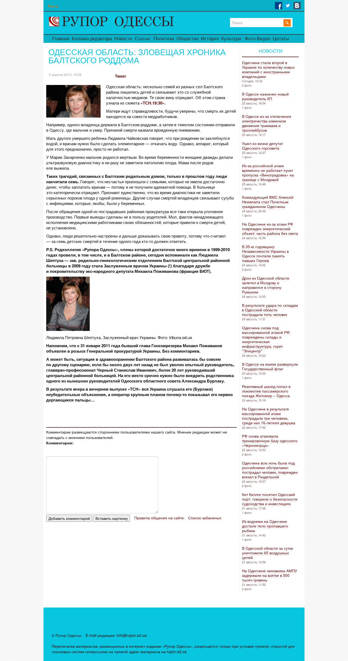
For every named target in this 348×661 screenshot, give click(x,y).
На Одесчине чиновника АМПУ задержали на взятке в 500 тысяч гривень (269, 575)
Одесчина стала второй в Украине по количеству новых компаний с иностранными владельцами (268, 69)
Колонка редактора (92, 38)
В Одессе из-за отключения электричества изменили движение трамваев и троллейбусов (266, 123)
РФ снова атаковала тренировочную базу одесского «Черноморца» (269, 440)
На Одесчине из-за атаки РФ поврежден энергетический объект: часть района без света (270, 228)
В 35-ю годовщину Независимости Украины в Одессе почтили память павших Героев (265, 253)
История (210, 38)
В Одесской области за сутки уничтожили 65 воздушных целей (267, 552)
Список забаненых (204, 517)
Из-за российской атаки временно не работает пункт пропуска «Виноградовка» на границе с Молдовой (268, 172)
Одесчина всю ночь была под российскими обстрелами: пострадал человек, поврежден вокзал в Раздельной (270, 469)
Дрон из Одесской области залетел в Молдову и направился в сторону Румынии (265, 285)
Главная (60, 38)
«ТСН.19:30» (152, 103)
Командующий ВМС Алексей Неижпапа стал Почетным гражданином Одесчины (267, 201)
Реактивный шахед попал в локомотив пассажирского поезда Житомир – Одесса (266, 391)
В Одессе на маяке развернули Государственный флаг (270, 366)
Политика (164, 38)
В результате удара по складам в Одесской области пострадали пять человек (270, 309)
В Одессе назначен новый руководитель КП (265, 96)
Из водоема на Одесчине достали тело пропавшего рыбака (265, 525)
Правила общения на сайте (159, 517)
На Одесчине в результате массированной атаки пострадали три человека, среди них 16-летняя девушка (268, 415)
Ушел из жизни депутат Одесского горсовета (262, 146)
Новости (123, 38)
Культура (231, 38)
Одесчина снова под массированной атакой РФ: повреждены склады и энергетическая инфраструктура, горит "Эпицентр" (266, 339)
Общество (187, 38)
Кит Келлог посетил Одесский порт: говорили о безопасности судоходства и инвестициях (269, 499)
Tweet (120, 76)
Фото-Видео (257, 38)
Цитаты (281, 38)
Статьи (142, 38)
